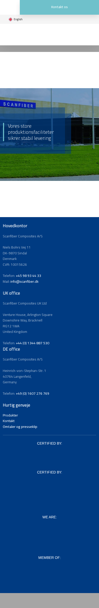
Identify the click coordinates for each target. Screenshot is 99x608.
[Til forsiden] (49, 34)
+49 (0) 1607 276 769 (32, 393)
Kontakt (8, 420)
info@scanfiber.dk (24, 281)
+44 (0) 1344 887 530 (32, 343)
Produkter (10, 415)
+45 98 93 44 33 (28, 275)
